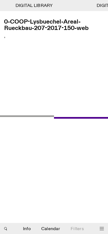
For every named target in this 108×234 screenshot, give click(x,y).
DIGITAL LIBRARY (33, 6)
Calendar (50, 229)
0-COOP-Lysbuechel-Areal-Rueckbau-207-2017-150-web (46, 25)
